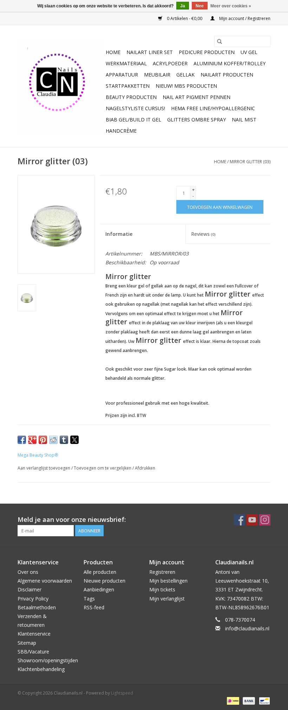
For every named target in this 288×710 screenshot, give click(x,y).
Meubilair (157, 74)
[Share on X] (74, 440)
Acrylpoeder (170, 63)
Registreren (162, 572)
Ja (182, 6)
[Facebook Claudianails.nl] (239, 519)
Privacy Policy (33, 598)
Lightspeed (122, 693)
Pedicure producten (207, 52)
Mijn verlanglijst (167, 598)
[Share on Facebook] (22, 440)
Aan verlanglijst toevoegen (44, 468)
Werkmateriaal (126, 63)
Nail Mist (244, 119)
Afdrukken (145, 468)
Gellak (185, 74)
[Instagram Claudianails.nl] (264, 519)
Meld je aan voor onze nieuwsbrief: (72, 519)
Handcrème (121, 130)
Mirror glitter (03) (250, 162)
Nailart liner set (149, 52)
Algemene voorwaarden (45, 580)
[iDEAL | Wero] (232, 700)
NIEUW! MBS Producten (186, 85)
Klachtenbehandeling (41, 669)
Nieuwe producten (104, 580)
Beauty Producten (131, 97)
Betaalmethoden (37, 607)
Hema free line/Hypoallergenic (213, 108)
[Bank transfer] (248, 700)
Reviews (203, 234)
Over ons (28, 572)
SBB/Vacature (33, 651)
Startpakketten (128, 85)
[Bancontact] (263, 700)
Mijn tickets (162, 589)
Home (113, 52)
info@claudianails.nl (247, 628)
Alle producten (100, 572)
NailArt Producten (227, 74)
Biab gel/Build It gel (133, 119)
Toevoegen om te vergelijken (103, 468)
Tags (89, 598)
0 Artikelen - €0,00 (184, 18)
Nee (200, 6)
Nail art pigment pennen (196, 97)
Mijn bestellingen (168, 580)
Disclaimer (29, 589)
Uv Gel (249, 52)
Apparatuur (122, 74)
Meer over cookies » (230, 6)
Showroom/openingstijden (48, 660)
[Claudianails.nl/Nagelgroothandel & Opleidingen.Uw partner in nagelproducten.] (61, 86)
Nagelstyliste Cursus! (135, 108)
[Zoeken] (219, 41)
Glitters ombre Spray (196, 119)
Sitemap (27, 642)
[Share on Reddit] (53, 440)
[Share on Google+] (32, 440)
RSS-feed (94, 607)
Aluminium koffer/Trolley (230, 63)
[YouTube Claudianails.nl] (252, 519)
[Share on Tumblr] (64, 440)
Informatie (118, 234)
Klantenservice (34, 633)
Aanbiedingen (99, 589)
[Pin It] (43, 440)
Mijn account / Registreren (244, 18)
